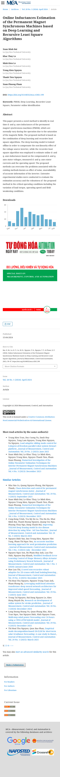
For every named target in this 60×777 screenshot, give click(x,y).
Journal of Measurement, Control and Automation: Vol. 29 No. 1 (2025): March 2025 (32, 533)
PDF (9, 324)
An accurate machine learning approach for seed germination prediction (32, 543)
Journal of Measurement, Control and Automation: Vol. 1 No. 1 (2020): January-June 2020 (32, 564)
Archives (15, 9)
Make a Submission (15, 665)
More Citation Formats (14, 366)
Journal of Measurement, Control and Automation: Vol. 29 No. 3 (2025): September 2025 (32, 494)
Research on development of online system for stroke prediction (30, 601)
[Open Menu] (3, 3)
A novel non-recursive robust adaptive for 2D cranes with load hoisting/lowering (32, 571)
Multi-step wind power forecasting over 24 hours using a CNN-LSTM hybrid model (31, 618)
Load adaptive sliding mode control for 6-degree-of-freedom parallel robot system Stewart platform (32, 446)
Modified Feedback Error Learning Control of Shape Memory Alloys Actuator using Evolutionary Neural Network (32, 558)
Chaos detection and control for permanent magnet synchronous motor (32, 489)
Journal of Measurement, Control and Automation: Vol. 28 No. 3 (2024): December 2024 (32, 606)
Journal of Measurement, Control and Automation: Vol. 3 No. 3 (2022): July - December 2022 (32, 548)
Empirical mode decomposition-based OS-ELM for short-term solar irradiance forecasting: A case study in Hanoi (32, 631)
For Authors (9, 686)
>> (12, 645)
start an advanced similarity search (32, 651)
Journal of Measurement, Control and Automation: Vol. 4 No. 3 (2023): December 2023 (32, 470)
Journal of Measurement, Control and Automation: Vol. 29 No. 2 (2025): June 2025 (31, 450)
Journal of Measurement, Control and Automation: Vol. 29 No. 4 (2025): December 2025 (32, 576)
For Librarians (10, 690)
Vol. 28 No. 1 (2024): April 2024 (35, 9)
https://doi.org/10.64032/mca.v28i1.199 (26, 94)
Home (5, 9)
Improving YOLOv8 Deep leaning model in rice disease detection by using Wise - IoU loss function (30, 527)
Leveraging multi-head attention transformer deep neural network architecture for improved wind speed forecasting (32, 586)
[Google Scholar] (18, 744)
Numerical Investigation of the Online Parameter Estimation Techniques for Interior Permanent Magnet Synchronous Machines (32, 463)
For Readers (9, 682)
